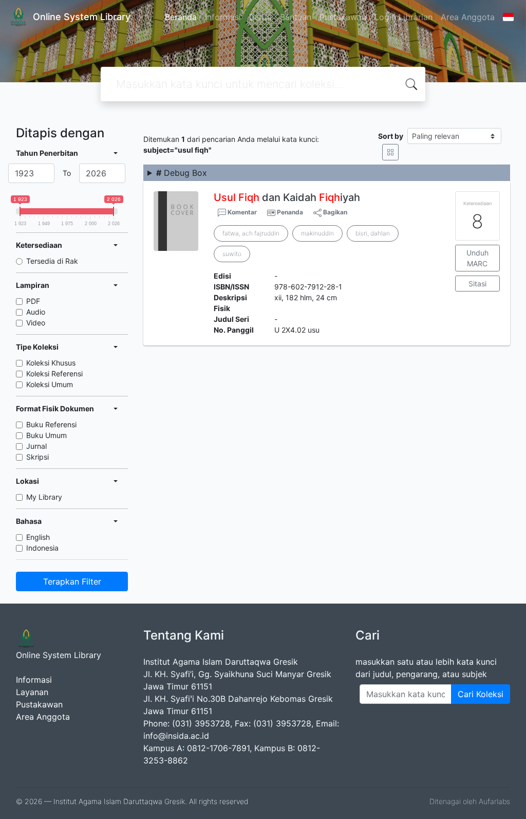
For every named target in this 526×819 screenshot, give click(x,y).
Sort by (390, 136)
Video (35, 322)
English (38, 537)
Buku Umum (46, 435)
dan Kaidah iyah (287, 197)
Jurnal (36, 446)
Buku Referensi (51, 424)
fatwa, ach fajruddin (250, 233)
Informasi (223, 17)
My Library (44, 497)
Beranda (181, 17)
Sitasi (477, 283)
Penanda (290, 212)
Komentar (241, 212)
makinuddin (317, 233)
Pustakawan (343, 17)
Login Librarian (403, 17)
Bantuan (295, 17)
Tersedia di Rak (52, 261)
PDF (33, 301)
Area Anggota (468, 17)
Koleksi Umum (49, 384)
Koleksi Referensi (54, 373)
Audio (35, 311)
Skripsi (37, 456)
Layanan (32, 692)
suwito (231, 254)
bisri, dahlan (372, 233)
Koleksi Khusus (51, 362)
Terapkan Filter (72, 581)
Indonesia (42, 547)
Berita (260, 17)
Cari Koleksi (480, 694)
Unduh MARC (477, 258)
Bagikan (334, 212)
